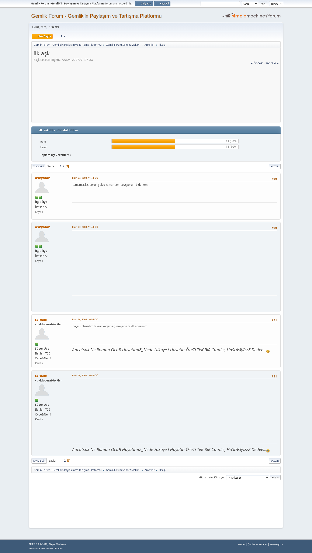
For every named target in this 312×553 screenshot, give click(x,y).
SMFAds (33, 548)
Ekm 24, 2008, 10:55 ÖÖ (85, 319)
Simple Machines (57, 544)
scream (41, 319)
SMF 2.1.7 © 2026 (38, 544)
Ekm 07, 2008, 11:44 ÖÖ (85, 177)
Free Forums (47, 548)
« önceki (257, 63)
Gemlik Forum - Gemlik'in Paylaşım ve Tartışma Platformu (96, 16)
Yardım (241, 544)
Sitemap (59, 548)
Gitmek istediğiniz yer (212, 477)
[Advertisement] (156, 95)
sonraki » (272, 63)
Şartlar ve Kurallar (257, 544)
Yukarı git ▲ (276, 544)
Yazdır (275, 166)
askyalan (43, 178)
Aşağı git (38, 166)
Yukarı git (39, 460)
